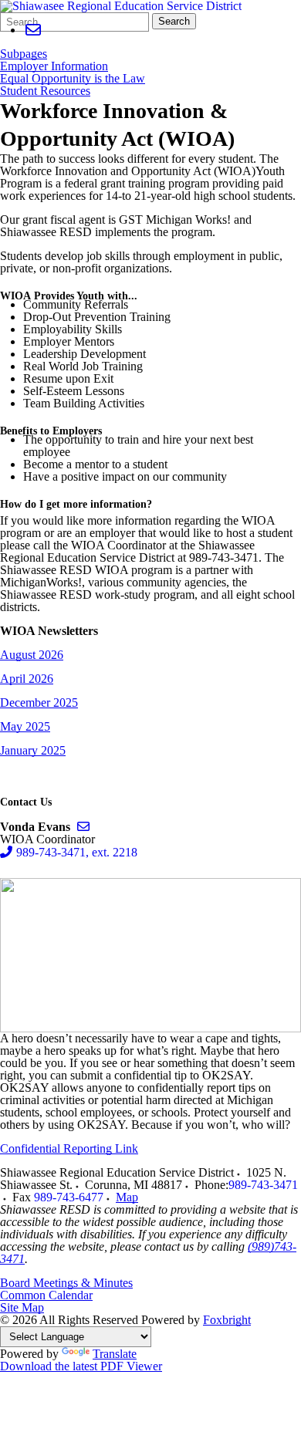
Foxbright (227, 1319)
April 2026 (26, 678)
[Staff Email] (32, 29)
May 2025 (25, 726)
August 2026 (31, 654)
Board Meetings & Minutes (66, 1282)
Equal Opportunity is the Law (72, 79)
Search (174, 21)
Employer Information (54, 66)
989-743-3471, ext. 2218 (76, 852)
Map (127, 1197)
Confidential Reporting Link (69, 1148)
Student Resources (45, 91)
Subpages (23, 54)
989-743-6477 (68, 1197)
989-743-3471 (263, 1184)
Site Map (22, 1307)
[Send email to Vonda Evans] (83, 826)
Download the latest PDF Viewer (81, 1366)
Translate (115, 1353)
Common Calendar (46, 1295)
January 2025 (33, 750)
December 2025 (39, 702)
